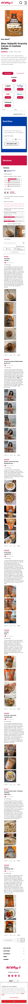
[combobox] (16, 110)
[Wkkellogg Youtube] (19, 976)
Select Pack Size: (8, 136)
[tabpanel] (14, 93)
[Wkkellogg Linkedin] (16, 976)
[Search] (20, 2)
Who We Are (7, 948)
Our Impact (7, 953)
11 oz (6, 139)
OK (14, 1001)
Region (4, 109)
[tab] (7, 73)
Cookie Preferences (14, 997)
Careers (6, 959)
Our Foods (6, 951)
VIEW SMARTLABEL (11, 143)
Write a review (17, 51)
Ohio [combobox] (15, 109)
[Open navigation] (25, 2)
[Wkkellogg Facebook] (9, 976)
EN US (10, 981)
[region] (14, 993)
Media (5, 956)
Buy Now (8, 89)
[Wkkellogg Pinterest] (12, 976)
